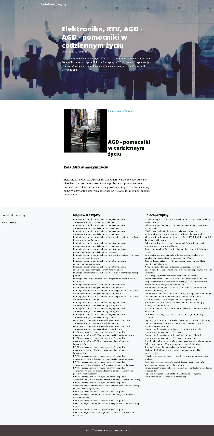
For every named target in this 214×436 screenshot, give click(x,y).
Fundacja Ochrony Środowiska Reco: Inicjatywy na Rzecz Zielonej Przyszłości (104, 280)
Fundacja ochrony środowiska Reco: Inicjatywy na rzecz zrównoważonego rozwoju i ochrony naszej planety (99, 226)
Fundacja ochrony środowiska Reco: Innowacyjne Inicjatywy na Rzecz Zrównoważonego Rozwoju (106, 238)
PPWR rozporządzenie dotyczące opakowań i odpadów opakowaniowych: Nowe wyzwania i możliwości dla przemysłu (174, 232)
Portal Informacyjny (54, 4)
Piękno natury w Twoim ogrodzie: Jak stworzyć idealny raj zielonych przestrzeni (177, 226)
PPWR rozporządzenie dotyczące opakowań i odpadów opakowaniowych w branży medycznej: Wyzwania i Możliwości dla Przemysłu (104, 412)
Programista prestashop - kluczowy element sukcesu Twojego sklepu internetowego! (177, 220)
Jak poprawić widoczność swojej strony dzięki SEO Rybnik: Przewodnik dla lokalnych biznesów (178, 238)
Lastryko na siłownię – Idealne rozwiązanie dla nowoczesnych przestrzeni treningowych (174, 324)
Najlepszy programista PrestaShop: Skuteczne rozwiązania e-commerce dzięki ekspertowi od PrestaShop (174, 375)
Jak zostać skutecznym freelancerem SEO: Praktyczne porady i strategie (174, 316)
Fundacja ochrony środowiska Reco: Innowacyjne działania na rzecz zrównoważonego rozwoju (105, 298)
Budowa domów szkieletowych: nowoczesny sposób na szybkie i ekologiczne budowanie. (175, 262)
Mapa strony (9, 222)
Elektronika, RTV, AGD (121, 111)
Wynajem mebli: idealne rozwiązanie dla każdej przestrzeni (173, 267)
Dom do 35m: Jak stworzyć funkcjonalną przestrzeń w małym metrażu (178, 341)
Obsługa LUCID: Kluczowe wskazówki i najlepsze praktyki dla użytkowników (173, 351)
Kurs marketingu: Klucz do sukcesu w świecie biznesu (170, 347)
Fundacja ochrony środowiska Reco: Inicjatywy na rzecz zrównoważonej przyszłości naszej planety (99, 220)
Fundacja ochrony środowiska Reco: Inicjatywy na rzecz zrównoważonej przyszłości (99, 262)
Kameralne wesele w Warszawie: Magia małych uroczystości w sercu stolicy (177, 250)
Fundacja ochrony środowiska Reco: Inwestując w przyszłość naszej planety (105, 274)
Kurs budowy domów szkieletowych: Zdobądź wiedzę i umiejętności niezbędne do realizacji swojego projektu (176, 363)
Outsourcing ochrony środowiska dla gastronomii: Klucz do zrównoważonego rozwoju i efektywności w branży (101, 327)
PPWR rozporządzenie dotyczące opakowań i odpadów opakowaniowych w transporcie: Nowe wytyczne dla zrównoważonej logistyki (106, 403)
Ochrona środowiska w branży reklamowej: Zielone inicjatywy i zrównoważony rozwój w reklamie (174, 244)
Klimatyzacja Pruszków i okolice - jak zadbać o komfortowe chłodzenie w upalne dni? (178, 369)
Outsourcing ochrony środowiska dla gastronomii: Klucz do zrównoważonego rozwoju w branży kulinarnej (101, 321)
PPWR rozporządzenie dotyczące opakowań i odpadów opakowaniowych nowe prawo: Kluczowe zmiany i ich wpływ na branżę (106, 378)
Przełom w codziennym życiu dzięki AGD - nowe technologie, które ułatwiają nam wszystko (176, 289)
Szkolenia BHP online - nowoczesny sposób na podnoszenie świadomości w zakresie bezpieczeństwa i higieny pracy (173, 298)
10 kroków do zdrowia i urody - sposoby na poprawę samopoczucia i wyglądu (177, 357)
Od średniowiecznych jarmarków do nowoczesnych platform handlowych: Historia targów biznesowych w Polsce (174, 256)
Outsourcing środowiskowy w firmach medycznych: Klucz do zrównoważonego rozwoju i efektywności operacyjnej (173, 336)
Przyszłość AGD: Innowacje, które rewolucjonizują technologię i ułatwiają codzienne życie (175, 304)
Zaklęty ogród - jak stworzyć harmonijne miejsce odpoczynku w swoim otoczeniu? (178, 271)
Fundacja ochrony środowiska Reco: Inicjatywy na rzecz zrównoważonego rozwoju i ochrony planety (99, 316)
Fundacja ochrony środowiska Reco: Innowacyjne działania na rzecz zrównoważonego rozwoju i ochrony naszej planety (105, 292)
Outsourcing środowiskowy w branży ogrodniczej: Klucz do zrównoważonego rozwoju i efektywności (173, 330)
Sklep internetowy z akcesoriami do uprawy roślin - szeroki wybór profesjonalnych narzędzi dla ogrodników (176, 283)
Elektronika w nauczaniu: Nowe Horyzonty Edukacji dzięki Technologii (178, 293)
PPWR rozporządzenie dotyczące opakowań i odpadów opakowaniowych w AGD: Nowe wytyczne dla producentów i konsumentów (101, 341)
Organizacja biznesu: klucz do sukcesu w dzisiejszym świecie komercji (178, 320)
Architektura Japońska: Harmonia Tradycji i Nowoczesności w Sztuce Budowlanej (177, 310)
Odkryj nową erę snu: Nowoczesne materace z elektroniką (172, 344)
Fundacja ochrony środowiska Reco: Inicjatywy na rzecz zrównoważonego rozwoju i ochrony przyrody (99, 250)
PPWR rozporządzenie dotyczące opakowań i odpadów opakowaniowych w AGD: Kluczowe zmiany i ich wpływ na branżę (103, 333)
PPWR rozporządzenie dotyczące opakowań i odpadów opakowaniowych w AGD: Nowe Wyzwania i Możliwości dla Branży (104, 363)
